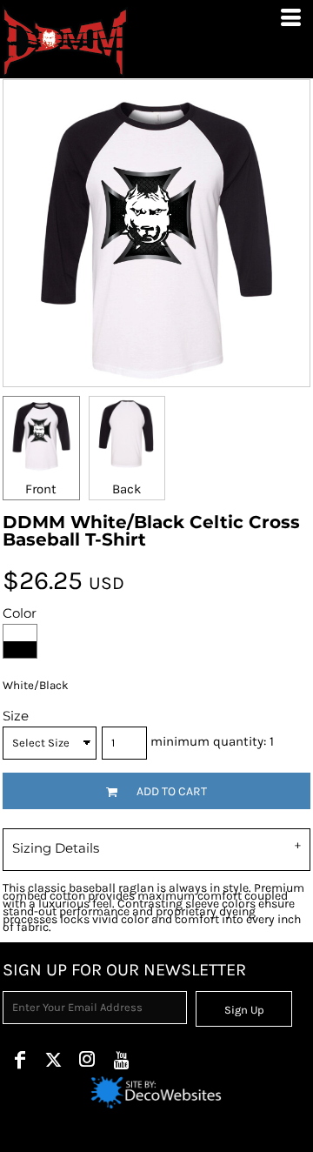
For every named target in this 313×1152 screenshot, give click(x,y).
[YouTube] (121, 1059)
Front (41, 489)
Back (126, 489)
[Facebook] (19, 1059)
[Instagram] (87, 1059)
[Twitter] (53, 1059)
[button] (156, 1092)
